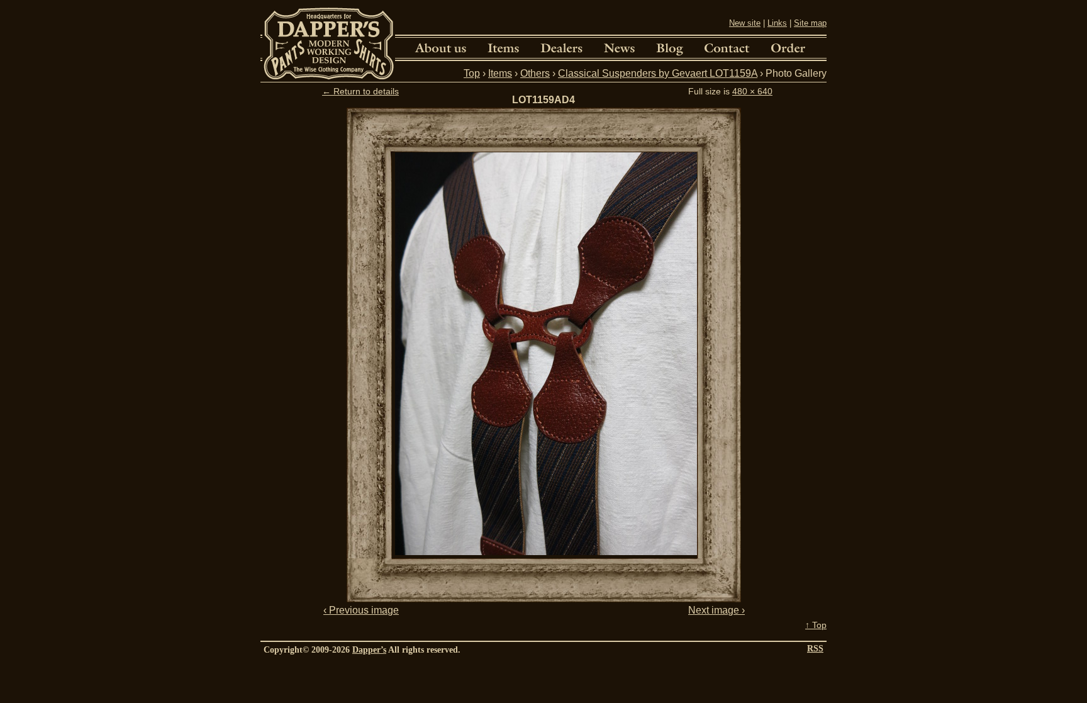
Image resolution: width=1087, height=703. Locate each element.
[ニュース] (619, 47)
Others (535, 73)
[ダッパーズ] (440, 47)
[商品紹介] (503, 47)
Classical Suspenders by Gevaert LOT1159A (657, 73)
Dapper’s (369, 650)
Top (472, 73)
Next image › (716, 610)
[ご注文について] (788, 47)
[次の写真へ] (544, 550)
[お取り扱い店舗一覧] (561, 47)
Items (500, 73)
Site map (810, 23)
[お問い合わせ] (727, 47)
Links (777, 23)
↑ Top (816, 625)
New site (745, 23)
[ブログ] (669, 47)
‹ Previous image (361, 610)
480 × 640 (752, 91)
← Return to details (360, 91)
